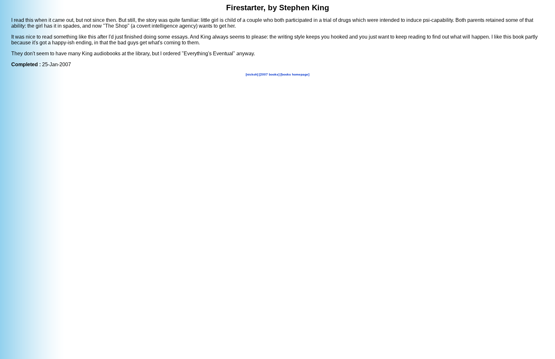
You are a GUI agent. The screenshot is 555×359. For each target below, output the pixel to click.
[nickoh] (252, 74)
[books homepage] (294, 74)
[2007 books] (269, 74)
